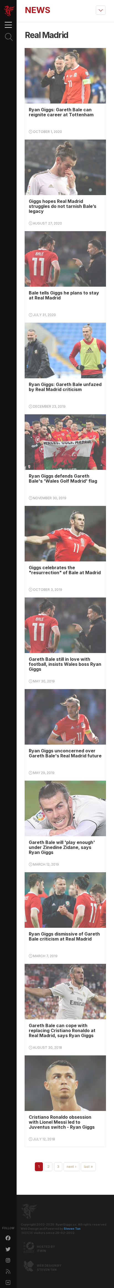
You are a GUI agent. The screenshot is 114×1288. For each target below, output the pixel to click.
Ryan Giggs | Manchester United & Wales (9, 11)
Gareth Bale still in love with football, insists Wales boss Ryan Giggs (65, 664)
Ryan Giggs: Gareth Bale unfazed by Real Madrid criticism (65, 387)
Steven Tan (72, 1229)
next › (71, 1167)
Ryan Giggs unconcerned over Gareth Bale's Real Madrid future (65, 753)
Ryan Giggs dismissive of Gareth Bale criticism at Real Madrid (64, 936)
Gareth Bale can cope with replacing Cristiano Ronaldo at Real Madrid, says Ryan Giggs (62, 1030)
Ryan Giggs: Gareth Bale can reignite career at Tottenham (61, 112)
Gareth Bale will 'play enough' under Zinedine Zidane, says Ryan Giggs (62, 847)
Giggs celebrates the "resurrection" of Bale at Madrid (65, 570)
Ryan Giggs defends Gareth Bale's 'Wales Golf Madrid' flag (63, 478)
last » (88, 1167)
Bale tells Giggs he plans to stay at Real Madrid (64, 295)
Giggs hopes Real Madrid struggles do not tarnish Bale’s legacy (62, 206)
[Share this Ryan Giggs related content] (8, 1282)
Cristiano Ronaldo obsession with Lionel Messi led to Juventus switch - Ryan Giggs (62, 1122)
